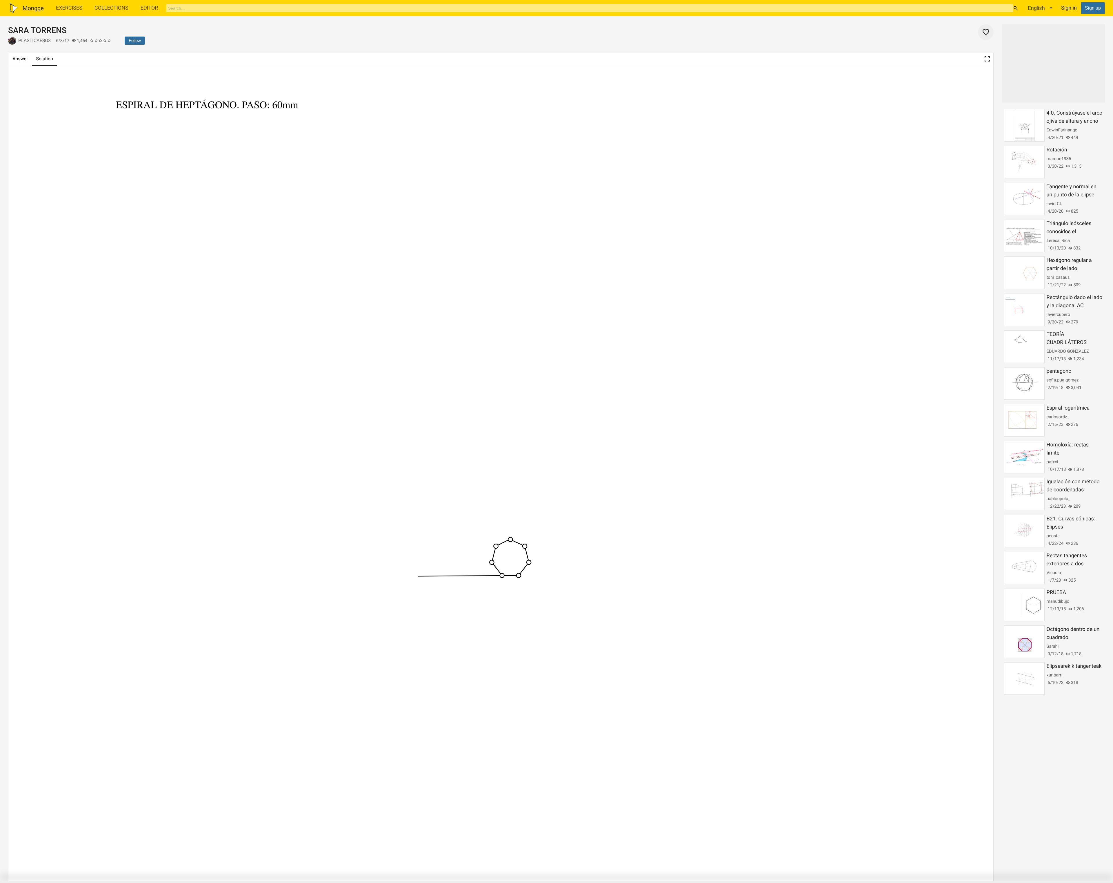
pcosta (1053, 535)
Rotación (1057, 150)
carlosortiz (1057, 416)
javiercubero (1058, 314)
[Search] (1015, 8)
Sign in (1069, 8)
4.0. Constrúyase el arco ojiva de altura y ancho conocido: (1075, 121)
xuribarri (1055, 675)
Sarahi (1053, 646)
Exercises (69, 8)
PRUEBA (1056, 592)
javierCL (1054, 203)
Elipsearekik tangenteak (1074, 666)
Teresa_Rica (1058, 240)
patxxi (1052, 461)
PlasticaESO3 (34, 40)
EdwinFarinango (1062, 130)
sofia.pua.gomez (1063, 380)
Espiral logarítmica (1068, 408)
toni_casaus (1058, 277)
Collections (111, 8)
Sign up (1093, 8)
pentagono (1059, 371)
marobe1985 (1059, 158)
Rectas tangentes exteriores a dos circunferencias (1067, 564)
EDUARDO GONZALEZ (1068, 351)
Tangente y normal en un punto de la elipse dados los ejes (1071, 195)
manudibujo (1058, 601)
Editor (149, 8)
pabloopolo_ (1058, 498)
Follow (135, 40)
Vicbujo (1054, 572)
